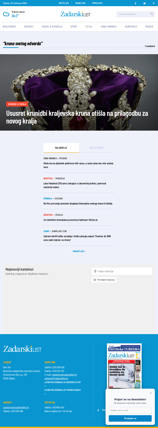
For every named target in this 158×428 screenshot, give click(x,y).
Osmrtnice (131, 26)
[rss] (153, 2)
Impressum (97, 3)
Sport (74, 26)
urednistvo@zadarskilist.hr (16, 407)
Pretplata (64, 3)
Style (89, 26)
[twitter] (144, 2)
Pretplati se (130, 418)
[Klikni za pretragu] (152, 14)
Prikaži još (78, 251)
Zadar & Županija (52, 26)
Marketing (80, 3)
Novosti (28, 26)
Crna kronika (109, 26)
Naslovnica (9, 26)
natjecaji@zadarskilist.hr (56, 378)
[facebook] (135, 2)
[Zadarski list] (75, 14)
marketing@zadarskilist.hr (64, 374)
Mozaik (149, 26)
